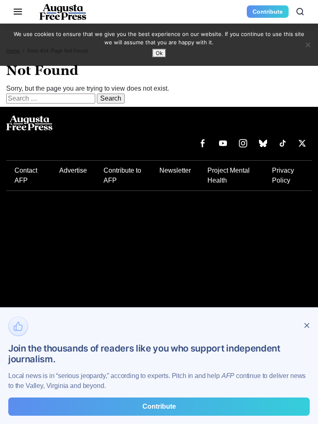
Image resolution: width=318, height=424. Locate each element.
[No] (308, 45)
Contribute (268, 11)
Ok (159, 53)
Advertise (73, 170)
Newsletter (175, 170)
